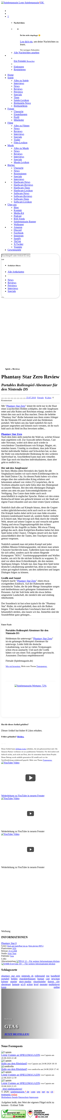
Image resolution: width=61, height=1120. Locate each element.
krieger (4, 981)
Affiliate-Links (20, 749)
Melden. (20, 736)
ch (52, 1091)
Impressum (33, 1097)
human (40, 978)
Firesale (40, 397)
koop (3, 987)
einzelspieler (39, 981)
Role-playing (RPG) (35, 946)
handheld (55, 976)
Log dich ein (26, 41)
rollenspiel (40, 976)
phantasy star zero (10, 976)
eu (48, 1091)
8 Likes (48, 397)
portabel (5, 978)
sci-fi (23, 984)
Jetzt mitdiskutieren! (11, 1089)
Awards (15, 1097)
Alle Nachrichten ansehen (26, 52)
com (33, 1091)
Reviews (12, 282)
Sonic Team (12, 953)
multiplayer (54, 984)
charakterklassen (27, 978)
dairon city (54, 981)
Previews (12, 285)
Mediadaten (6, 1097)
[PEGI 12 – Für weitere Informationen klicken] (38, 961)
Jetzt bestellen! (16, 1034)
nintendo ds (27, 976)
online (57, 987)
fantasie (16, 984)
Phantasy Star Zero (15, 406)
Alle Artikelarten (16, 271)
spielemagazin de (19, 1091)
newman (55, 978)
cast (48, 978)
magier (13, 981)
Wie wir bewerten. (13, 666)
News (10, 280)
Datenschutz (23, 1097)
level (36, 984)
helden (14, 978)
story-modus (25, 981)
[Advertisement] (30, 328)
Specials (12, 291)
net (43, 1091)
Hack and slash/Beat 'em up (17, 946)
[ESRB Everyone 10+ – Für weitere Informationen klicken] (28, 964)
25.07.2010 (31, 397)
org (38, 1091)
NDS (14, 948)
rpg (47, 976)
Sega (12, 956)
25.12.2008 (12, 951)
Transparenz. (41, 666)
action (30, 984)
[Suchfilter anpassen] (2, 259)
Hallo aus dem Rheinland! (14, 1063)
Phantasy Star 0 (9, 943)
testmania (9, 1094)
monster (44, 984)
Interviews (13, 288)
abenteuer (6, 984)
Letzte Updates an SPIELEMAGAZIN (20, 1055)
